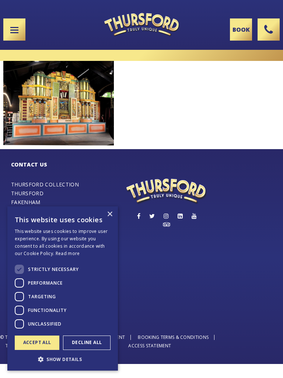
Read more (68, 253)
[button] (63, 359)
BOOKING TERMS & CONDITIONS (173, 337)
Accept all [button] (37, 342)
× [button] (109, 214)
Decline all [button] (87, 342)
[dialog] (62, 288)
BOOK (241, 29)
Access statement (149, 346)
